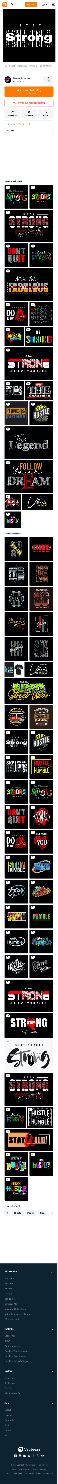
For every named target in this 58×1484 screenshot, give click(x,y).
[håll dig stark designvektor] (16, 305)
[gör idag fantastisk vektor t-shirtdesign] (29, 334)
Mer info (10, 131)
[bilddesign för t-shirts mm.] (20, 640)
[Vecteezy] (4, 4)
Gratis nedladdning (29, 92)
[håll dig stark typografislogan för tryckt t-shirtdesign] (16, 687)
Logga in (43, 4)
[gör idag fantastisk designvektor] (13, 622)
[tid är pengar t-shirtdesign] (16, 509)
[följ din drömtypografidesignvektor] (29, 596)
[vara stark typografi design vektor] (19, 411)
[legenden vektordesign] (29, 563)
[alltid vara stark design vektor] (16, 389)
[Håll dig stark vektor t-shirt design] (29, 251)
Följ (48, 81)
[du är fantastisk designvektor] (39, 386)
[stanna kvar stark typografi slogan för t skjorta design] (16, 712)
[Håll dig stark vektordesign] (29, 438)
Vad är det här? (25, 124)
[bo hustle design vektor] (13, 657)
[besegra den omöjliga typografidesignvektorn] (19, 486)
